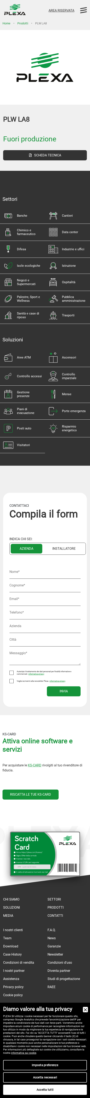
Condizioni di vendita (18, 963)
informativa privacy (36, 674)
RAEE (51, 987)
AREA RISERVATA (61, 11)
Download (10, 946)
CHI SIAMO (11, 899)
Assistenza (11, 979)
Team (7, 938)
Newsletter (55, 954)
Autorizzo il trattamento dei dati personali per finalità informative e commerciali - (44, 672)
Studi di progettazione (64, 979)
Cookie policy (13, 995)
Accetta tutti (45, 1089)
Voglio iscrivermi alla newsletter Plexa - (41, 681)
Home (6, 23)
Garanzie (54, 946)
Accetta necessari (45, 1077)
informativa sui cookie (23, 1052)
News (52, 938)
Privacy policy (13, 987)
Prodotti (22, 23)
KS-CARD (34, 765)
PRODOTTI (56, 907)
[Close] (85, 1009)
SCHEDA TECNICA (46, 155)
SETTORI (54, 899)
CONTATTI (55, 916)
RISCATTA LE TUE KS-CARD (30, 794)
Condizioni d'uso (60, 963)
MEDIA (8, 916)
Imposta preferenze (45, 1065)
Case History (12, 954)
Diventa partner (59, 971)
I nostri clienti (13, 930)
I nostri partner (13, 971)
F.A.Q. (52, 930)
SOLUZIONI (11, 907)
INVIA (64, 691)
